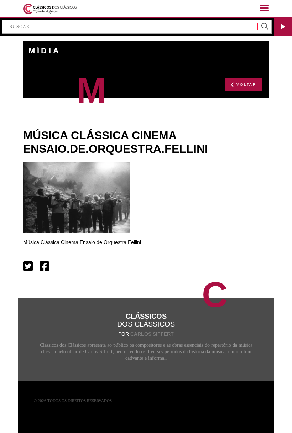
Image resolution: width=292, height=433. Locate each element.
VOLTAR (246, 85)
